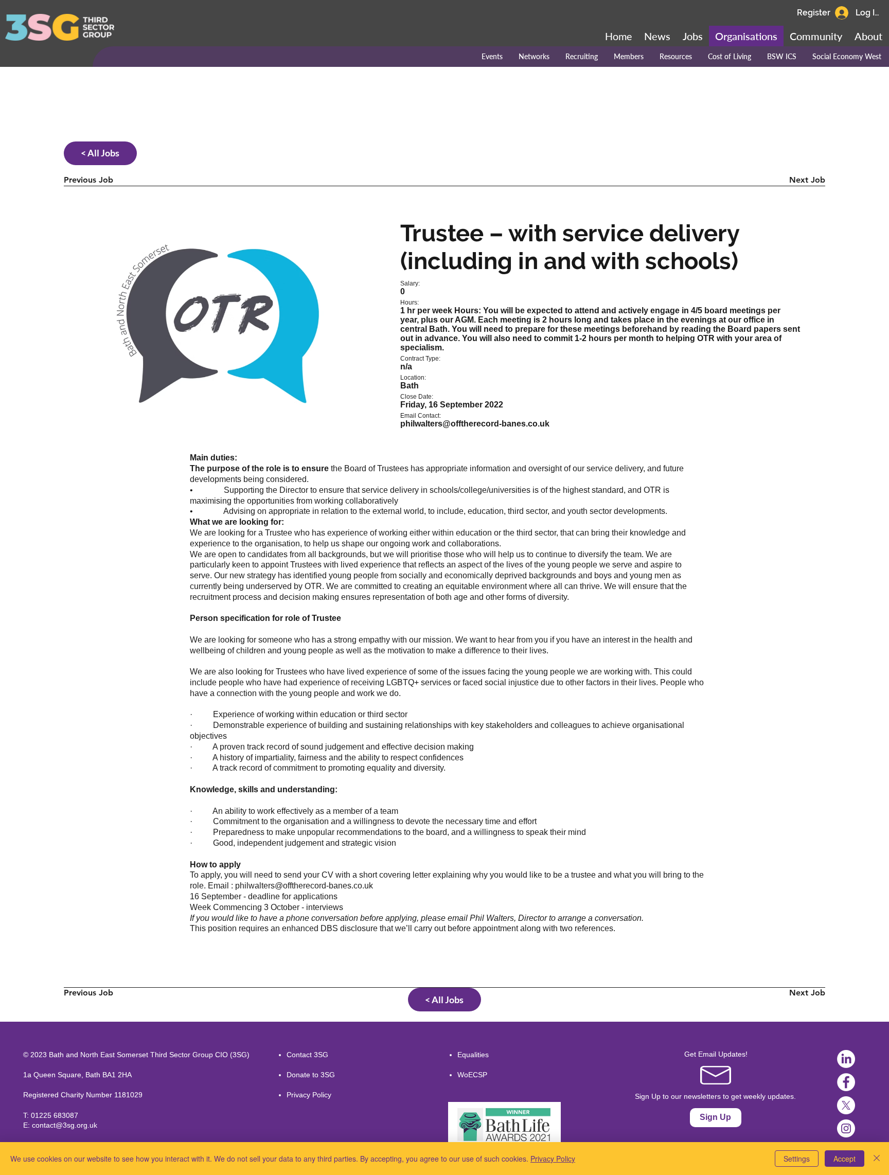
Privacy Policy (309, 1095)
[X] (846, 1105)
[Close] (876, 1158)
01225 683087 (54, 1115)
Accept (844, 1158)
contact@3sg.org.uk (64, 1125)
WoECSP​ (472, 1075)
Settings (797, 1158)
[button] (816, 36)
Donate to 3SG (311, 1075)
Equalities (473, 1055)
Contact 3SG (307, 1055)
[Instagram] (846, 1128)
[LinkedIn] (846, 1059)
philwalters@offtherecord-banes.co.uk (304, 885)
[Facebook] (846, 1082)
